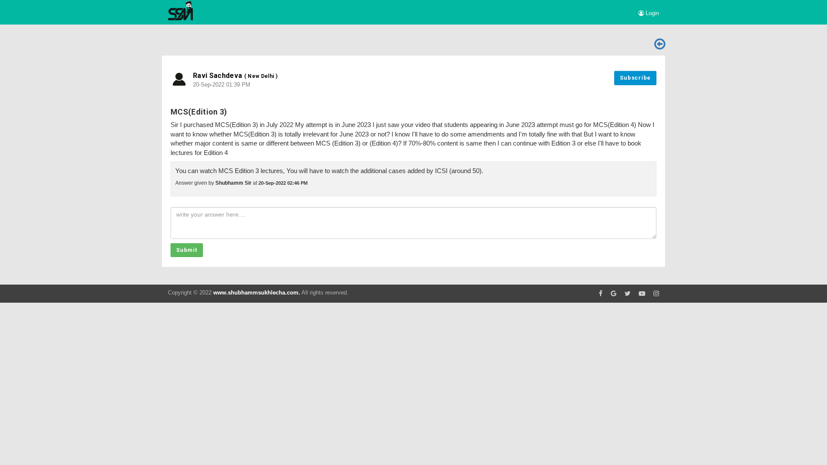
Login (651, 13)
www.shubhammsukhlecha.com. (256, 292)
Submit (186, 250)
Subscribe (635, 77)
